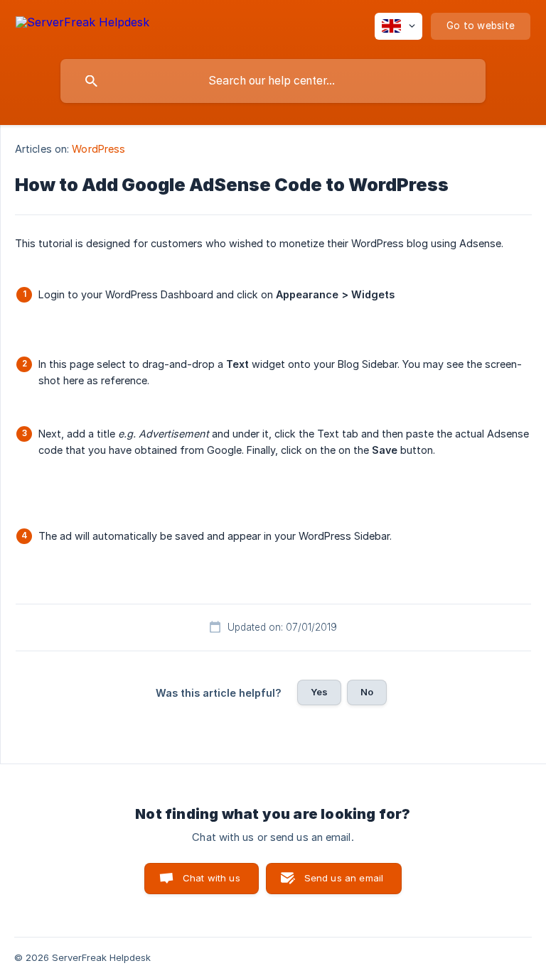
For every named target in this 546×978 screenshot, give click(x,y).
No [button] (366, 691)
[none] (82, 24)
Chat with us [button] (211, 878)
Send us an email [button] (343, 878)
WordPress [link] (98, 149)
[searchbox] (273, 81)
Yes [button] (319, 691)
